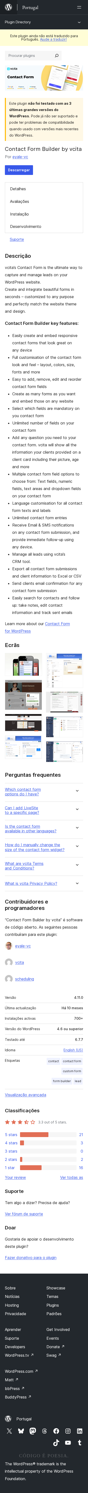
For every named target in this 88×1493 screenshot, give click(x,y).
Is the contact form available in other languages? (30, 828)
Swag (53, 1355)
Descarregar (19, 170)
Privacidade (15, 1313)
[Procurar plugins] (57, 55)
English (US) (73, 1050)
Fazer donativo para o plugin (30, 1257)
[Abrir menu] (80, 7)
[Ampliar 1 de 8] (35, 659)
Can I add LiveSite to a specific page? (22, 810)
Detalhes (18, 188)
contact (53, 1061)
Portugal (24, 1418)
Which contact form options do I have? (23, 791)
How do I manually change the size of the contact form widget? (35, 847)
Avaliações (19, 201)
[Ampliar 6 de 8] (76, 698)
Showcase (55, 1288)
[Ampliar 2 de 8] (35, 686)
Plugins (52, 1305)
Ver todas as (71, 1177)
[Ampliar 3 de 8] (35, 720)
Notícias (12, 1296)
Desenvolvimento (25, 226)
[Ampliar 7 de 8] (76, 723)
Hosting (12, 1305)
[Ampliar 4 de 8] (35, 742)
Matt (12, 1379)
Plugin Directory (18, 22)
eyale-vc (20, 156)
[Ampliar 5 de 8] (76, 659)
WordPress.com (21, 1371)
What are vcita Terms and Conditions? (24, 866)
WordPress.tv (19, 1355)
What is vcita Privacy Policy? (31, 883)
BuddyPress (18, 1397)
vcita (19, 962)
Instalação (19, 214)
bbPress (15, 1388)
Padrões (54, 1313)
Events (52, 1338)
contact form (72, 1061)
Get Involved (58, 1329)
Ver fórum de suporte (24, 1213)
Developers (15, 1346)
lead (78, 1081)
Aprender (13, 1329)
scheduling (24, 978)
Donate (55, 1346)
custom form (72, 1071)
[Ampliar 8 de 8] (76, 747)
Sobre (10, 1288)
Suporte (17, 239)
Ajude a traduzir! (53, 39)
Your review (15, 1177)
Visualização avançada (25, 1094)
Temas (52, 1296)
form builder (62, 1081)
